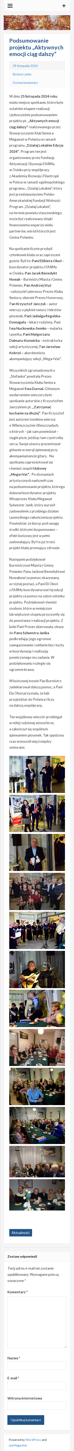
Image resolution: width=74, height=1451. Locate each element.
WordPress (33, 1440)
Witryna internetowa (24, 1398)
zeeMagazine (18, 1445)
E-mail (13, 1378)
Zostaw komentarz (25, 82)
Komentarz (17, 1292)
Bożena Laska (22, 74)
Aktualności (21, 1232)
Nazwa (13, 1358)
